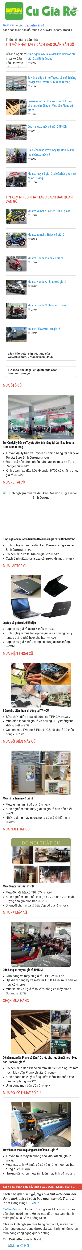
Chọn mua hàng (16, 1000)
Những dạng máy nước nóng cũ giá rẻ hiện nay (38, 817)
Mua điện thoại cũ (18, 653)
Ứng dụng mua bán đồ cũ (23, 1085)
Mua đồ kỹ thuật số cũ (22, 1092)
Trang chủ (8, 25)
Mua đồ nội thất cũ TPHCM (18, 886)
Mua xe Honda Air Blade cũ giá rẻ (47, 282)
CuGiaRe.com (12, 1209)
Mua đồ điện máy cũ (19, 741)
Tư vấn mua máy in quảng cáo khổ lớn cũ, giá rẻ (30, 1150)
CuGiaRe (32, 1203)
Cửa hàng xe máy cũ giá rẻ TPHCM (48, 126)
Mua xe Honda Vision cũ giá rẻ (45, 258)
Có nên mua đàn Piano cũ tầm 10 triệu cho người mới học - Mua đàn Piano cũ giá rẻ (50, 105)
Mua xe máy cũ (15, 912)
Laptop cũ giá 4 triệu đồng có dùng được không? (39, 641)
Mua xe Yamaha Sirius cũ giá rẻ (46, 234)
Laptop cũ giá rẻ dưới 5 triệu (19, 622)
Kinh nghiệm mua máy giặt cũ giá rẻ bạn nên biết (39, 809)
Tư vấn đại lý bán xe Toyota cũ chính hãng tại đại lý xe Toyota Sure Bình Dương (52, 79)
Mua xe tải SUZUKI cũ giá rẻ (44, 329)
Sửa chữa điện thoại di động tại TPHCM (26, 710)
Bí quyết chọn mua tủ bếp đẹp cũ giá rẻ (32, 905)
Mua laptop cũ (15, 565)
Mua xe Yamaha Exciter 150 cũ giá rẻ (49, 211)
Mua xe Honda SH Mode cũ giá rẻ (47, 305)
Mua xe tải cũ (14, 482)
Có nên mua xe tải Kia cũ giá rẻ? (28, 554)
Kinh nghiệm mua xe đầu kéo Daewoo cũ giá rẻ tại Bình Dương (51, 56)
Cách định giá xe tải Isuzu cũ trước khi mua (35, 558)
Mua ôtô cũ (12, 385)
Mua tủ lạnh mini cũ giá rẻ (18, 798)
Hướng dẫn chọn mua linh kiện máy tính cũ (35, 1173)
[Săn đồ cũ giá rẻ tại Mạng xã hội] (18, 1245)
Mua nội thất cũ (16, 828)
